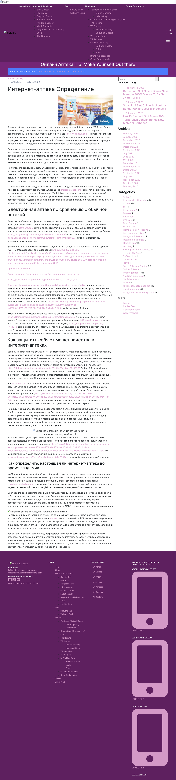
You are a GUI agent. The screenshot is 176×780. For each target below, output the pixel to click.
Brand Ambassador (100, 55)
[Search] (157, 79)
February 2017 (130, 186)
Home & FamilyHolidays (135, 229)
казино (127, 282)
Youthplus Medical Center (103, 9)
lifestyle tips (129, 243)
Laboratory (101, 16)
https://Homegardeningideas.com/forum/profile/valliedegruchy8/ (41, 317)
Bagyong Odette (104, 32)
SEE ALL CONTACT (139, 775)
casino (126, 203)
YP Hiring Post (97, 36)
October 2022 (130, 146)
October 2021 (130, 169)
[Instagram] (14, 579)
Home (22, 6)
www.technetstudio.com (20, 484)
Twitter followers (132, 269)
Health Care (129, 226)
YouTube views (131, 279)
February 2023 (130, 133)
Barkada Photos (104, 46)
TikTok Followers (132, 252)
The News (90, 6)
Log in (126, 303)
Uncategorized (130, 272)
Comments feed (131, 309)
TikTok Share (130, 259)
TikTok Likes (129, 256)
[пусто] (53, 518)
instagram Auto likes (133, 233)
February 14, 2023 (135, 87)
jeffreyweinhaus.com (76, 133)
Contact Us (138, 6)
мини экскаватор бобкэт (136, 285)
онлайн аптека (27, 71)
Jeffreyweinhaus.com (91, 320)
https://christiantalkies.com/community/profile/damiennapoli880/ (41, 237)
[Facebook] (10, 579)
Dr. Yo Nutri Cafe (99, 42)
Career (129, 6)
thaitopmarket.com (71, 189)
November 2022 (131, 143)
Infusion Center (45, 19)
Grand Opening (104, 13)
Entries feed (129, 306)
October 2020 (130, 183)
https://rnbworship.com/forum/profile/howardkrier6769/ (37, 457)
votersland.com (25, 227)
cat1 (125, 206)
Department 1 (130, 210)
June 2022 (128, 156)
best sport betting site (134, 200)
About (28, 6)
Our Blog (127, 246)
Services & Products (41, 6)
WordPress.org (130, 313)
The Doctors (43, 36)
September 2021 (131, 173)
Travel (126, 262)
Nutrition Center (45, 22)
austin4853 (16, 82)
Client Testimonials (100, 59)
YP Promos (96, 39)
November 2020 (131, 179)
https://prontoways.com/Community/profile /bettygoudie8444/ (52, 285)
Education (128, 216)
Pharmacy (42, 13)
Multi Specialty (44, 26)
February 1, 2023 (134, 113)
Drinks (99, 49)
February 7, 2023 (134, 102)
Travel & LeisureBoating (135, 266)
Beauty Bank (76, 9)
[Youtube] (18, 579)
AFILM (126, 196)
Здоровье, (13, 285)
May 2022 (128, 160)
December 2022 (131, 140)
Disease (127, 213)
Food (98, 52)
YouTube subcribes (133, 276)
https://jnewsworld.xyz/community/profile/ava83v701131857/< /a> (42, 279)
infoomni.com (19, 383)
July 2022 (128, 153)
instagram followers (133, 236)
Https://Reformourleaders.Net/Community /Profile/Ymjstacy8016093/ (44, 368)
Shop (39, 32)
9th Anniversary (104, 29)
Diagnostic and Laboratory (51, 29)
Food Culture (130, 223)
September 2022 (132, 150)
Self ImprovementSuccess (136, 249)
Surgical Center (45, 16)
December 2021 (131, 163)
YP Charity (95, 26)
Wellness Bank (77, 13)
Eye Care (128, 219)
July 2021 (128, 176)
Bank (67, 6)
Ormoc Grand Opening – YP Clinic (108, 19)
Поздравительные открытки (138, 292)
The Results (96, 22)
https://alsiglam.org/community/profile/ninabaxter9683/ (37, 234)
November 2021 (131, 166)
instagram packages (133, 239)
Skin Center (43, 9)
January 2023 (130, 136)
